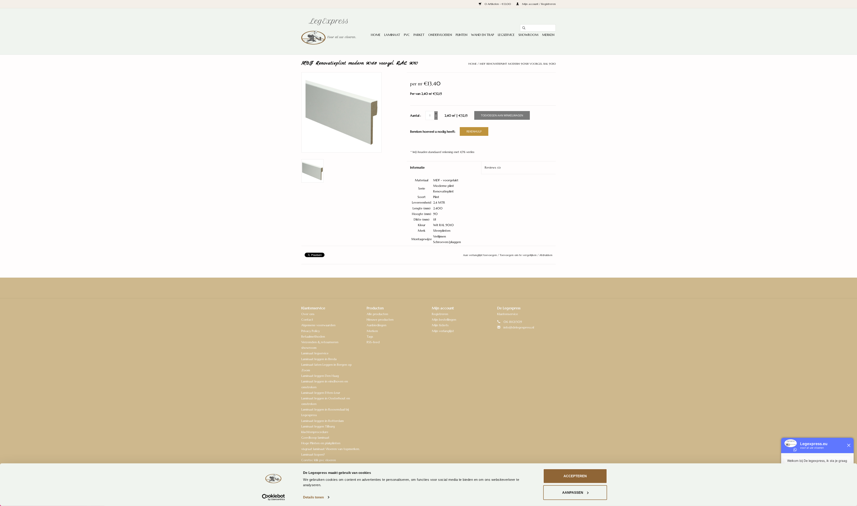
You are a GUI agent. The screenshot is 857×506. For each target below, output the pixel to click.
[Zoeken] (522, 28)
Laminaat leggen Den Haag (320, 376)
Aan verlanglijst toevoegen (480, 255)
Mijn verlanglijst (443, 331)
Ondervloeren (440, 35)
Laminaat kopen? (313, 454)
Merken (548, 35)
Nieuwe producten (380, 320)
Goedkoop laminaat (315, 438)
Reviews (493, 167)
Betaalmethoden (313, 337)
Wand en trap (482, 35)
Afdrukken (545, 255)
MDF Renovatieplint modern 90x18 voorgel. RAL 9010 (518, 63)
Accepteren (575, 476)
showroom (308, 348)
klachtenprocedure (314, 432)
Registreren (440, 314)
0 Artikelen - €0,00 (498, 4)
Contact (307, 320)
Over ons (307, 314)
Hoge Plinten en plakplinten (320, 443)
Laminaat (392, 35)
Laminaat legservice (315, 353)
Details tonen (313, 497)
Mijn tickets (440, 325)
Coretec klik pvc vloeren (318, 460)
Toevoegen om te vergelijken (518, 255)
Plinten (461, 35)
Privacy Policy (310, 331)
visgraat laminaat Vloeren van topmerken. (330, 449)
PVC (407, 35)
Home (376, 35)
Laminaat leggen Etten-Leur (320, 393)
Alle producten (377, 314)
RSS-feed (373, 342)
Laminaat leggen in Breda (319, 359)
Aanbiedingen (376, 325)
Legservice (506, 35)
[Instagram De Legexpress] (440, 287)
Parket (419, 35)
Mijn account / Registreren (538, 4)
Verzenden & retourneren (319, 342)
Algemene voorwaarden (318, 325)
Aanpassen (572, 492)
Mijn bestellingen (444, 320)
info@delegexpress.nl (518, 327)
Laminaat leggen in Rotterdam (322, 421)
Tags (370, 337)
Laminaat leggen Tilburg (318, 426)
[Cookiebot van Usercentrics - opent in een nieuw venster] (273, 497)
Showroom (528, 35)
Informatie (417, 167)
